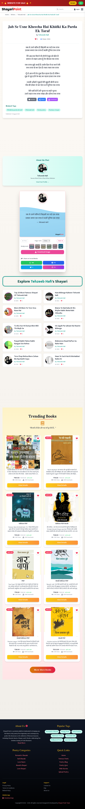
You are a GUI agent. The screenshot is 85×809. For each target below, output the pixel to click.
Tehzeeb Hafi (21, 14)
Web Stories (63, 768)
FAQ (45, 788)
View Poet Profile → (42, 182)
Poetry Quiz (63, 765)
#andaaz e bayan (54, 110)
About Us (46, 790)
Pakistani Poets (57, 735)
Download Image (43, 252)
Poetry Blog (63, 762)
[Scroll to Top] (80, 804)
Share (43, 99)
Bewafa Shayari (21, 765)
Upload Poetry (64, 772)
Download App (9, 798)
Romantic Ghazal (52, 731)
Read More (21, 743)
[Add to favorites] (38, 438)
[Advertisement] (42, 135)
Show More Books (42, 670)
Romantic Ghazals (21, 755)
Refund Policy (6, 790)
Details (72, 3)
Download (53, 99)
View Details (23, 485)
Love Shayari (21, 768)
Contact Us (47, 785)
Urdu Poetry (77, 731)
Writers (13, 14)
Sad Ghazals (21, 758)
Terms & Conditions (8, 788)
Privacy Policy (6, 785)
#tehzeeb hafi (30, 110)
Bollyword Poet (56, 740)
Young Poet (65, 731)
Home (7, 14)
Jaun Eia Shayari (70, 740)
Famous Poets (64, 758)
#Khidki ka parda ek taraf (14, 110)
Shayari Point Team (64, 803)
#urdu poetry (41, 110)
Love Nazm (21, 762)
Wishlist (33, 99)
